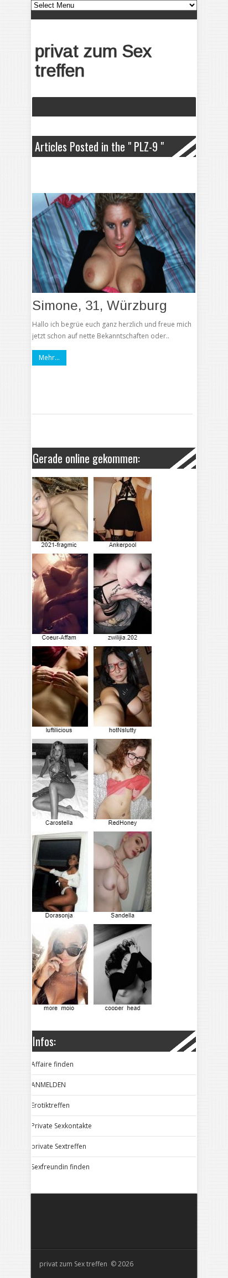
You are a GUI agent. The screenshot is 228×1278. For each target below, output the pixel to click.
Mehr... (49, 357)
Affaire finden (52, 1064)
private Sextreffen (58, 1146)
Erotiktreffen (50, 1105)
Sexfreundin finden (60, 1167)
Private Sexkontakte (61, 1125)
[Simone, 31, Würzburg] (113, 243)
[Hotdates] (113, 745)
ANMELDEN (48, 1084)
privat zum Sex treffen (93, 60)
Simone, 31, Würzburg (99, 305)
